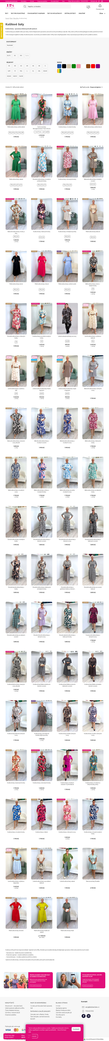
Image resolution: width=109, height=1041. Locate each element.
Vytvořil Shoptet (90, 1039)
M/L (21, 71)
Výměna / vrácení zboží (12, 1012)
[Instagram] (89, 1016)
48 (39, 66)
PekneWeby (100, 1039)
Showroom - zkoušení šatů (13, 1006)
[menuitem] (7, 13)
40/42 (45, 71)
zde (29, 1032)
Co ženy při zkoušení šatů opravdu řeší (41, 1007)
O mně (32, 1)
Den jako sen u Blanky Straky (39, 1014)
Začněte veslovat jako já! (64, 1012)
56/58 (21, 76)
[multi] (59, 71)
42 (21, 66)
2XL (39, 71)
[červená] (93, 66)
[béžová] (69, 66)
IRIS (21, 55)
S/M (9, 71)
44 (27, 66)
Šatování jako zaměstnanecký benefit (40, 1018)
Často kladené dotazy (12, 1010)
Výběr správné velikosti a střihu (14, 1008)
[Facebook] (84, 1016)
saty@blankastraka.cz (92, 1007)
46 (33, 66)
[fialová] (98, 66)
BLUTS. (9, 55)
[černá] (64, 66)
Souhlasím (76, 1029)
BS (15, 55)
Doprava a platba (42, 1)
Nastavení (33, 1036)
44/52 (15, 76)
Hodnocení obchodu (11, 1)
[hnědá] (88, 66)
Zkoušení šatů (55, 1)
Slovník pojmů (60, 1015)
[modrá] (59, 66)
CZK (88, 6)
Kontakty (23, 1)
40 (15, 66)
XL (33, 71)
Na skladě (10, 45)
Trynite (27, 55)
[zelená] (74, 66)
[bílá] (83, 66)
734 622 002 (89, 1011)
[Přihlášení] (83, 6)
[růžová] (78, 66)
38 (9, 66)
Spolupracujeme (61, 1008)
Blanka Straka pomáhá (63, 1010)
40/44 (9, 76)
